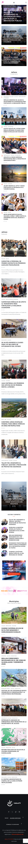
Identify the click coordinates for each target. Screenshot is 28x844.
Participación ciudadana (10, 6)
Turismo (10, 183)
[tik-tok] (15, 811)
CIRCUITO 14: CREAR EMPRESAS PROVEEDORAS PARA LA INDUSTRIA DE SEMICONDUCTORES (13, 60)
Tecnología (7, 54)
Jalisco (18, 5)
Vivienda (8, 380)
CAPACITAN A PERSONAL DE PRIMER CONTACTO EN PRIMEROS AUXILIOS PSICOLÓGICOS (13, 263)
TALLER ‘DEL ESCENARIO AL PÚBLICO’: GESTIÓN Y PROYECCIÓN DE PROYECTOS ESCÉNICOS (13, 465)
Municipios (8, 625)
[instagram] (19, 811)
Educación (4, 340)
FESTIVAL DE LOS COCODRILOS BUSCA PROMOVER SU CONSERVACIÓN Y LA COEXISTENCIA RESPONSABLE (13, 692)
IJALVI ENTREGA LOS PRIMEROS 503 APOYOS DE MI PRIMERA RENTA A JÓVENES (12, 385)
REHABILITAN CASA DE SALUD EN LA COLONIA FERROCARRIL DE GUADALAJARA (13, 751)
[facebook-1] (8, 811)
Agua (2, 419)
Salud (9, 212)
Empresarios (7, 52)
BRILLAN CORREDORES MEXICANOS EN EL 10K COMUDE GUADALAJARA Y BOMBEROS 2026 (13, 661)
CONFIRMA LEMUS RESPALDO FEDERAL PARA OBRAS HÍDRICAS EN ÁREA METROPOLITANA (13, 424)
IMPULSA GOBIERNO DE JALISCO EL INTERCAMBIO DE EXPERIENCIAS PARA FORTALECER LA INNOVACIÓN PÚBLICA (13, 15)
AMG (5, 419)
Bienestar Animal (5, 688)
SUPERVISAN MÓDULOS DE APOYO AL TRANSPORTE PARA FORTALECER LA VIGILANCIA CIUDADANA (13, 304)
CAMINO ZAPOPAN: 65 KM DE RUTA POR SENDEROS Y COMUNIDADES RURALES (12, 630)
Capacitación (4, 460)
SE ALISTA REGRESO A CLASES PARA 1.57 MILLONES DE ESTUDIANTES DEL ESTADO (12, 344)
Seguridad (13, 31)
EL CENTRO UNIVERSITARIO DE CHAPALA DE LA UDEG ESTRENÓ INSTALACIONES (11, 780)
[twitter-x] (12, 811)
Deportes (3, 655)
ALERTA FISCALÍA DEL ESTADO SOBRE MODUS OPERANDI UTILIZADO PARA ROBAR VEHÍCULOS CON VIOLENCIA (13, 38)
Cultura (10, 460)
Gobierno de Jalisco (9, 5)
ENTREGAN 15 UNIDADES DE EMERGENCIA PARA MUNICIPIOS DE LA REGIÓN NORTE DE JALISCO (13, 721)
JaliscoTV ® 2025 (9, 839)
